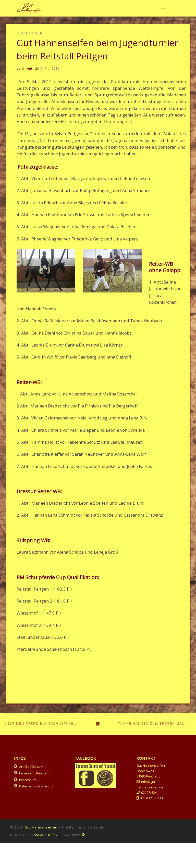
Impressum (27, 779)
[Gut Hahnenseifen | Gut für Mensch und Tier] (29, 7)
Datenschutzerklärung (36, 786)
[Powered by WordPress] (83, 834)
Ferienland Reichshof (35, 773)
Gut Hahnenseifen (40, 827)
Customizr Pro (46, 834)
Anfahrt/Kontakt (31, 766)
